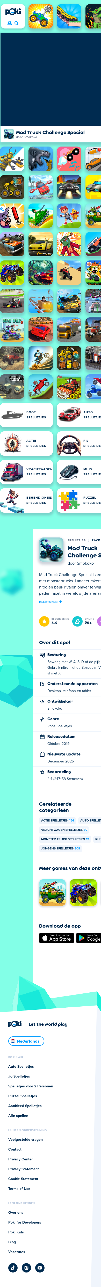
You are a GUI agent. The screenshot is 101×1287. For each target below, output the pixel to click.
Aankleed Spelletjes (25, 1106)
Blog (12, 1242)
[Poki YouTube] (40, 1268)
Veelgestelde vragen (25, 1139)
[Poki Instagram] (26, 1268)
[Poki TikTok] (13, 1268)
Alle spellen (18, 1116)
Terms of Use (19, 1189)
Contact (14, 1149)
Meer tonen (48, 601)
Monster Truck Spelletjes (65, 839)
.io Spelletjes (19, 1076)
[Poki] (13, 11)
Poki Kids (16, 1232)
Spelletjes (76, 540)
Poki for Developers (24, 1222)
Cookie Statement (23, 1179)
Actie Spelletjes (57, 820)
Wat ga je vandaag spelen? (16, 23)
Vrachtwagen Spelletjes (64, 830)
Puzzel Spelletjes (22, 1096)
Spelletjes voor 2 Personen (30, 1086)
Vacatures (16, 1252)
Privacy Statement (23, 1169)
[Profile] (9, 23)
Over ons (15, 1213)
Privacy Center (20, 1159)
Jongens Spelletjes (60, 848)
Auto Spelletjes (21, 1066)
